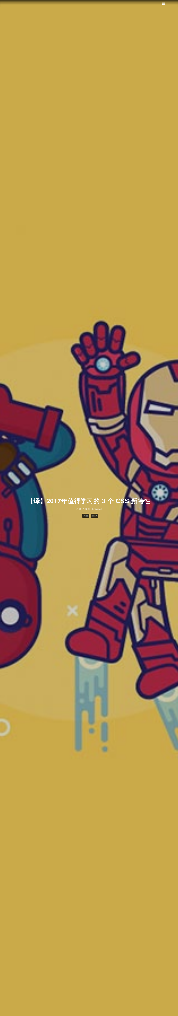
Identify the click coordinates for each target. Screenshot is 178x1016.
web (86, 515)
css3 (95, 515)
